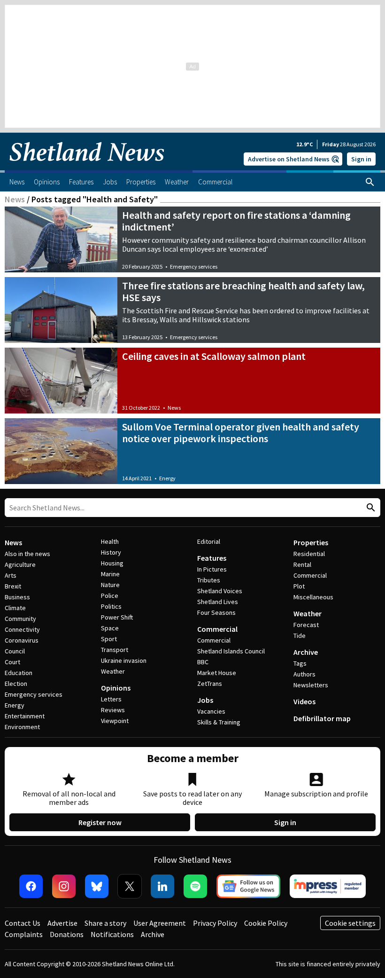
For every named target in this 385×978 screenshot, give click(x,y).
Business (17, 597)
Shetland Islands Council (231, 651)
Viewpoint (115, 720)
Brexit (13, 586)
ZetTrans (209, 683)
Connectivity (22, 629)
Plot (299, 586)
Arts (10, 575)
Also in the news (27, 553)
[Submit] (369, 507)
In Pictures (212, 569)
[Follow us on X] (129, 886)
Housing (112, 563)
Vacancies (211, 711)
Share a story (105, 923)
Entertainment (25, 716)
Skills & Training (218, 722)
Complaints (24, 934)
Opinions (116, 687)
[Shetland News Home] (86, 167)
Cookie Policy (265, 923)
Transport (114, 649)
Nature (110, 584)
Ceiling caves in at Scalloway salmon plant (214, 356)
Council (15, 651)
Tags (300, 663)
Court (12, 662)
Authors (304, 674)
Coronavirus (21, 640)
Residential (309, 553)
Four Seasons (216, 612)
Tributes (208, 580)
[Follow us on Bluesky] (96, 886)
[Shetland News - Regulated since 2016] (328, 886)
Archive (305, 652)
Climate (15, 608)
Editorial (208, 541)
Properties (310, 542)
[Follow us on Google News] (248, 886)
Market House (216, 672)
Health (110, 541)
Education (18, 672)
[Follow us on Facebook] (31, 886)
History (111, 552)
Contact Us (22, 923)
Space (110, 628)
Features (211, 558)
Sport (109, 639)
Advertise (62, 923)
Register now (100, 822)
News (15, 199)
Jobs (205, 700)
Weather (113, 671)
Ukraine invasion (123, 660)
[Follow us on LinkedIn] (162, 886)
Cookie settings (350, 923)
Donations (67, 934)
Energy (167, 478)
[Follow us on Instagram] (64, 886)
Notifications (112, 934)
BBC (202, 662)
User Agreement (159, 923)
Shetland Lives (217, 601)
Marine (110, 574)
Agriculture (20, 564)
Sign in (361, 159)
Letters (111, 699)
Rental (302, 564)
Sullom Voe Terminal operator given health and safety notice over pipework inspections (240, 432)
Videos (304, 701)
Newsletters (310, 685)
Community (20, 618)
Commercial (217, 629)
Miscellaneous (313, 597)
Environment (22, 727)
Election (16, 683)
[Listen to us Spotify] (195, 886)
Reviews (113, 710)
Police (109, 595)
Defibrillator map (322, 718)
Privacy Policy (215, 923)
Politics (111, 606)
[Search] (370, 182)
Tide (299, 635)
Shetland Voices (219, 591)
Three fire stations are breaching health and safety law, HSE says (243, 291)
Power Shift (117, 617)
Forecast (306, 624)
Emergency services (193, 266)
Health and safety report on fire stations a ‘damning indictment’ (236, 220)
